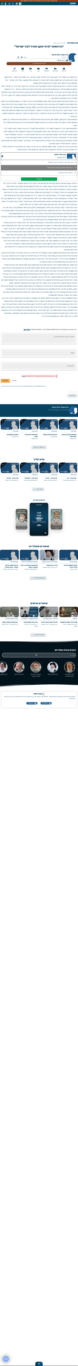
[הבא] (65, 519)
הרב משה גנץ (53, 624)
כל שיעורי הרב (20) (39, 447)
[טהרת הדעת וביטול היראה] (49, 617)
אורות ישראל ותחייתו (11, 619)
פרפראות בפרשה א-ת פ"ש (30, 562)
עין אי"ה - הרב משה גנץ (50, 619)
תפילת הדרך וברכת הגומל (49, 562)
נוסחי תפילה (73, 562)
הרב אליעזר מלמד (52, 567)
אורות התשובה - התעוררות (30, 619)
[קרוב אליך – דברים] (49, 473)
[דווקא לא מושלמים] (10, 430)
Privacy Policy (28, 386)
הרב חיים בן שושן (72, 624)
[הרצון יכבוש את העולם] (49, 430)
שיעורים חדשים (39, 603)
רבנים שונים (73, 480)
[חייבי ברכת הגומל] (49, 560)
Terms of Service (39, 386)
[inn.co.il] (20, 3)
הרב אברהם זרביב (33, 624)
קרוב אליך (72, 395)
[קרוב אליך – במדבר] (10, 473)
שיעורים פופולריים (39, 546)
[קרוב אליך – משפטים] (29, 473)
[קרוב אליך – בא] (68, 473)
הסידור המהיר (73, 569)
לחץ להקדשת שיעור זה (39, 64)
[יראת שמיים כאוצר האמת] (9, 617)
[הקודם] (13, 519)
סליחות (75, 619)
